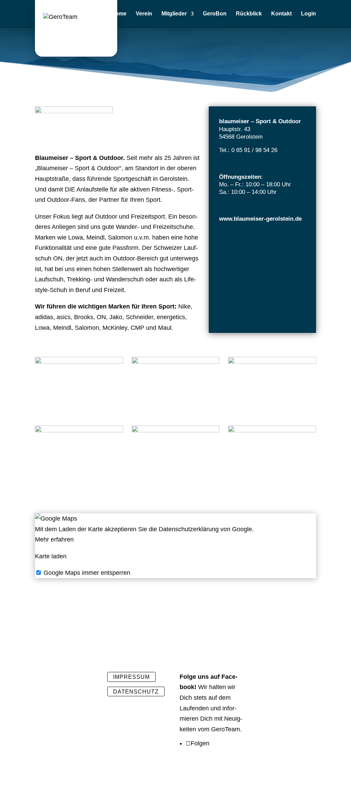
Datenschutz (136, 692)
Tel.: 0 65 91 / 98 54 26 (248, 150)
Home (118, 13)
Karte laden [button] (50, 556)
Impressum (131, 677)
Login (308, 13)
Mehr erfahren (54, 539)
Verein (144, 13)
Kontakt (281, 13)
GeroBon (215, 13)
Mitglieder (174, 13)
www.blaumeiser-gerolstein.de (260, 219)
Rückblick (249, 13)
